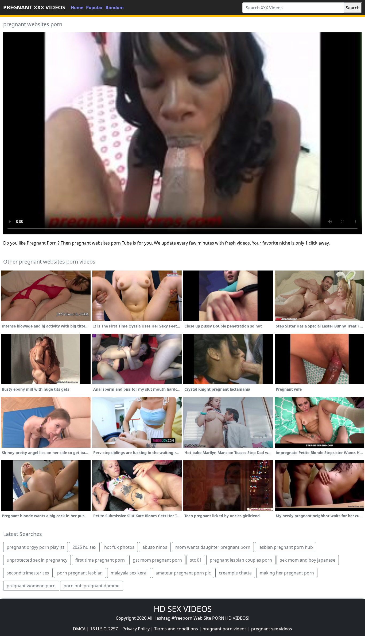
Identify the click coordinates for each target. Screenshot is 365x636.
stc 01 (196, 560)
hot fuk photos (119, 547)
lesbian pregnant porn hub (285, 547)
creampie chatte (235, 573)
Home (77, 7)
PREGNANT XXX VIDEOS (34, 7)
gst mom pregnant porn (157, 560)
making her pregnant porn (287, 573)
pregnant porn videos (225, 629)
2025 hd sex (84, 547)
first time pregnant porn (100, 560)
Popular (94, 7)
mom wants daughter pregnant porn (212, 547)
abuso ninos (154, 547)
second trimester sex (28, 573)
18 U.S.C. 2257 (104, 629)
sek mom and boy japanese (307, 560)
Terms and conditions (176, 629)
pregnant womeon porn (31, 586)
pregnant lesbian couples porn (241, 560)
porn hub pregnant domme (91, 586)
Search (353, 8)
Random (115, 7)
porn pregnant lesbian (80, 573)
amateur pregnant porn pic (183, 573)
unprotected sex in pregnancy (37, 560)
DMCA (79, 629)
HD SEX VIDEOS (183, 608)
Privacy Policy (136, 629)
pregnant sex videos (271, 629)
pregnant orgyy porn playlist (35, 547)
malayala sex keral (129, 573)
